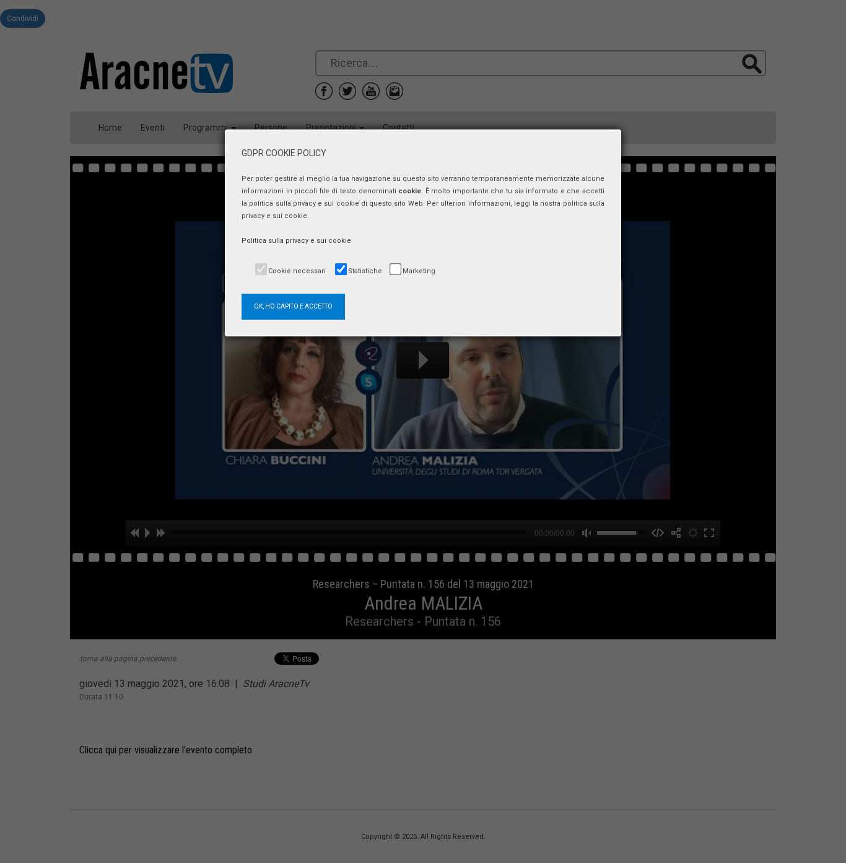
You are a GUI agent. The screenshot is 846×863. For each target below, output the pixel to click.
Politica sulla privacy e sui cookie (296, 241)
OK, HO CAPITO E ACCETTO (293, 306)
